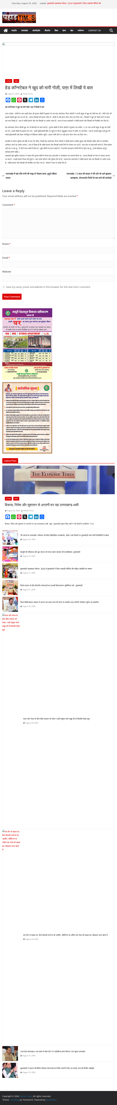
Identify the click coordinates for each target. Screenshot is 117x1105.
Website (6, 271)
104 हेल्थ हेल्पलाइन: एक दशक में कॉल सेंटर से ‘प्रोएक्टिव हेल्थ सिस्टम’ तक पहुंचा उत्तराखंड (52, 1051)
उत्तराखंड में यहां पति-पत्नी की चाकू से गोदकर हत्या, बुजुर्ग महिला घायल (31, 175)
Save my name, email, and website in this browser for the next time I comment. (48, 287)
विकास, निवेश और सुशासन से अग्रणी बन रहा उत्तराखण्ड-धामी (42, 504)
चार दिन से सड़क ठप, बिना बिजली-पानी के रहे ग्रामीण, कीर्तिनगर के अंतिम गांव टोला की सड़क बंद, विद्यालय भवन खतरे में (65, 935)
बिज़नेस (47, 30)
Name (6, 243)
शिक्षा (56, 30)
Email (6, 257)
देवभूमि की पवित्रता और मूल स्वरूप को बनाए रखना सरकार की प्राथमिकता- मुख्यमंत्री (50, 552)
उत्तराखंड (24, 30)
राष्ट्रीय (14, 30)
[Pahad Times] (5, 30)
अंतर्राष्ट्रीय (36, 30)
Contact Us (94, 30)
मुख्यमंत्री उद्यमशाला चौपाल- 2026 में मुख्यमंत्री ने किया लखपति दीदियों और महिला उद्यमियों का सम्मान (56, 568)
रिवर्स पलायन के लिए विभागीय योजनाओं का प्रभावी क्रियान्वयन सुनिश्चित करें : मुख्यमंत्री (51, 585)
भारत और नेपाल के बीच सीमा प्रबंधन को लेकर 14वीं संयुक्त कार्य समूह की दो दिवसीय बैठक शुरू (56, 718)
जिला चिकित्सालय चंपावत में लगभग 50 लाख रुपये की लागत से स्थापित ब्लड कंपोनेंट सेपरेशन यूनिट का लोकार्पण (59, 602)
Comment (8, 204)
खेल (71, 30)
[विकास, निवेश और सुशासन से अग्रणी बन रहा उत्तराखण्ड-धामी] (58, 480)
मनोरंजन (81, 30)
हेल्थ (64, 30)
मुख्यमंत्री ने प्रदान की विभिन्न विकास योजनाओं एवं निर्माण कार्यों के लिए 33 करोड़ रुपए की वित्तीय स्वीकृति (57, 1068)
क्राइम (16, 81)
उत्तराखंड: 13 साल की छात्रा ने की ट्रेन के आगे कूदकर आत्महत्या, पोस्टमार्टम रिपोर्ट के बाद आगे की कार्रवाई (88, 175)
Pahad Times (28, 94)
